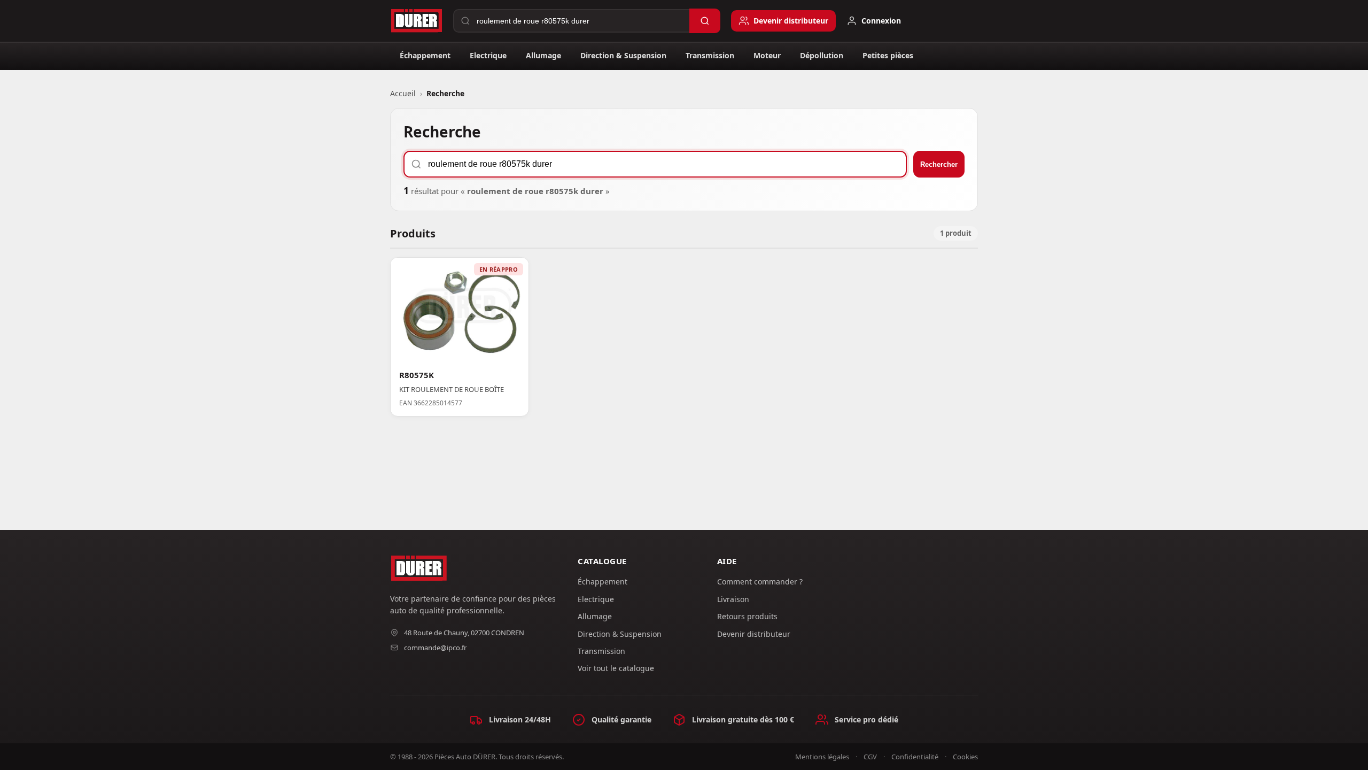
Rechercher (939, 164)
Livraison (733, 599)
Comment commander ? (760, 581)
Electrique (488, 55)
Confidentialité (914, 756)
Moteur (767, 55)
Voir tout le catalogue (616, 668)
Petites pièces (887, 55)
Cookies (965, 756)
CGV (870, 756)
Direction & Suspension (623, 55)
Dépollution (821, 55)
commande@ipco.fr (435, 647)
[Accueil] (416, 21)
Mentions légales (822, 756)
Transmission (710, 55)
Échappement (425, 55)
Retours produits (747, 616)
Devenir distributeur (753, 634)
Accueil (403, 93)
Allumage (543, 55)
